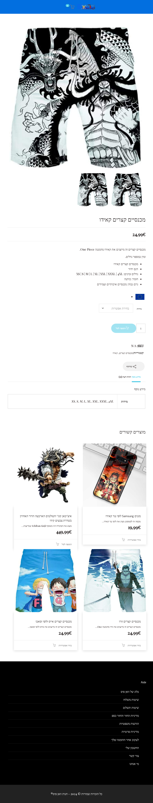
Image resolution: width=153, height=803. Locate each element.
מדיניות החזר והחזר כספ (125, 715)
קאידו (115, 352)
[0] (71, 7)
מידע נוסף (136, 376)
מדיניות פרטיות (130, 731)
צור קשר (134, 756)
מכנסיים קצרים (126, 352)
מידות (139, 308)
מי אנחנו (134, 764)
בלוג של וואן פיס (130, 692)
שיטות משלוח (131, 700)
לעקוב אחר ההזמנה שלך (125, 740)
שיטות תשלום (131, 708)
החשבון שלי (132, 748)
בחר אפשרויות (134, 539)
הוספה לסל (121, 328)
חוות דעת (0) (125, 376)
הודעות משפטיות (129, 723)
